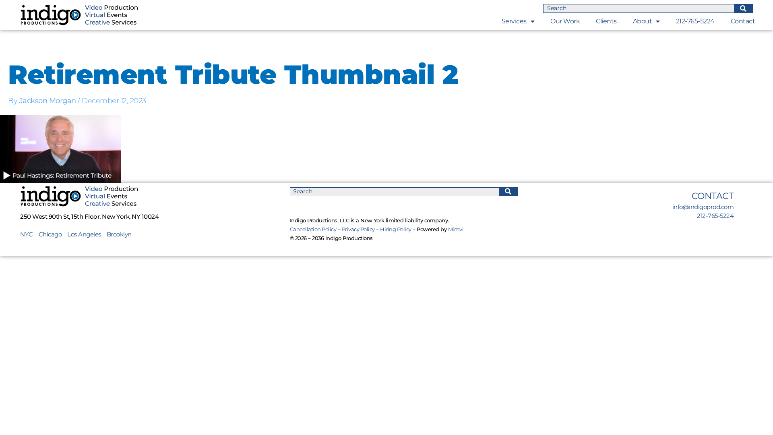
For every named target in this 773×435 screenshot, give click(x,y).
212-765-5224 (695, 21)
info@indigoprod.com (703, 207)
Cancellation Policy (313, 229)
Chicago (50, 234)
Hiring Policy (395, 229)
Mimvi (456, 229)
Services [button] (514, 21)
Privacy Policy (358, 229)
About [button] (642, 21)
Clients (606, 21)
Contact (743, 21)
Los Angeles (84, 234)
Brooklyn (119, 234)
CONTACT (713, 196)
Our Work (565, 21)
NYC (29, 234)
